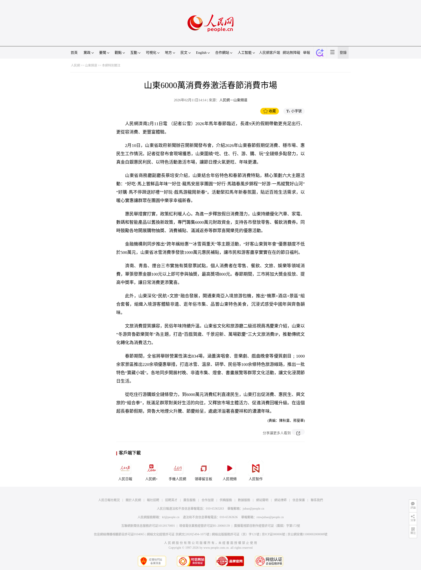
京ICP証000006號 (273, 534)
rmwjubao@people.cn (270, 517)
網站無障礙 (291, 52)
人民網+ (151, 479)
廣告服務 (189, 500)
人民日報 (125, 479)
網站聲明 (262, 500)
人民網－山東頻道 (233, 100)
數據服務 (244, 500)
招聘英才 (171, 500)
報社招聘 (153, 500)
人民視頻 (230, 479)
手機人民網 (177, 479)
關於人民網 (133, 500)
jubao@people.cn (253, 508)
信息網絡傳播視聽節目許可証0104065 (119, 534)
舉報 (306, 52)
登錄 (343, 52)
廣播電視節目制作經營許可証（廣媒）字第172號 (267, 525)
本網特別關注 (111, 65)
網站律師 (280, 500)
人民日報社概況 (109, 500)
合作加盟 (208, 500)
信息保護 (299, 500)
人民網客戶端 (269, 52)
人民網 (75, 65)
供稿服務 (226, 500)
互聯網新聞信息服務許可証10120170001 (148, 525)
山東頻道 (91, 65)
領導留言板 (203, 479)
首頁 (74, 52)
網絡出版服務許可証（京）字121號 (235, 534)
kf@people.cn (170, 517)
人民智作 (256, 479)
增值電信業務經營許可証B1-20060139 (204, 525)
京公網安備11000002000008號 (307, 534)
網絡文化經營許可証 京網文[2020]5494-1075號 (178, 534)
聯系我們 (317, 500)
